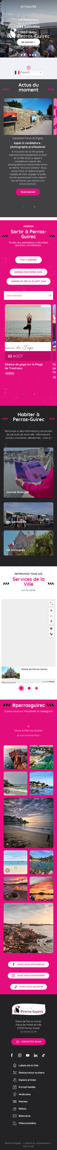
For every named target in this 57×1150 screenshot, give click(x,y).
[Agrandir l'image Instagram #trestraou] (28, 823)
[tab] (25, 295)
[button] (23, 207)
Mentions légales (13, 1143)
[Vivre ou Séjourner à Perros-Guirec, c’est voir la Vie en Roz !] (28, 33)
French (25, 72)
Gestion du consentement (37, 1143)
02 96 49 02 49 (28, 1031)
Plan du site (28, 1146)
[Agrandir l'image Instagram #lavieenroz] (41, 862)
